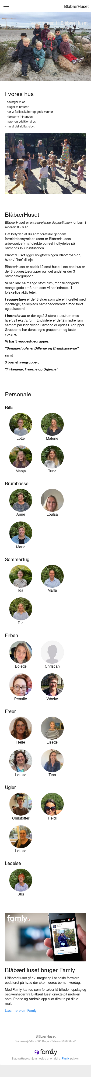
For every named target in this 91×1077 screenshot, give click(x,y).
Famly (66, 1058)
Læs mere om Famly (21, 1010)
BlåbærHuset (76, 6)
